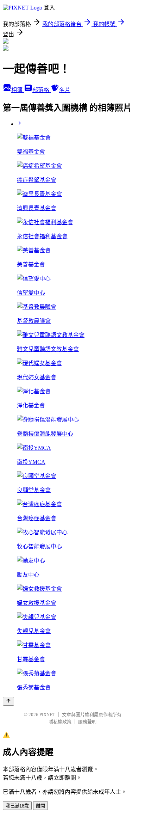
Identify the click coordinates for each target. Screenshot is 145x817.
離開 (40, 806)
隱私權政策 (60, 721)
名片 (64, 90)
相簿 (17, 90)
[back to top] (8, 701)
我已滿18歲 (17, 806)
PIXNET (47, 714)
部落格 (41, 90)
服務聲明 (87, 721)
